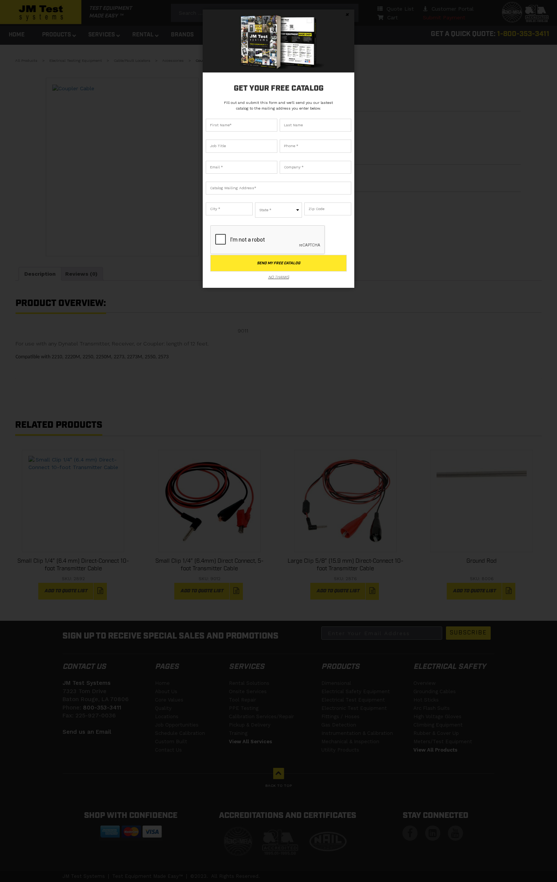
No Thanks (278, 277)
